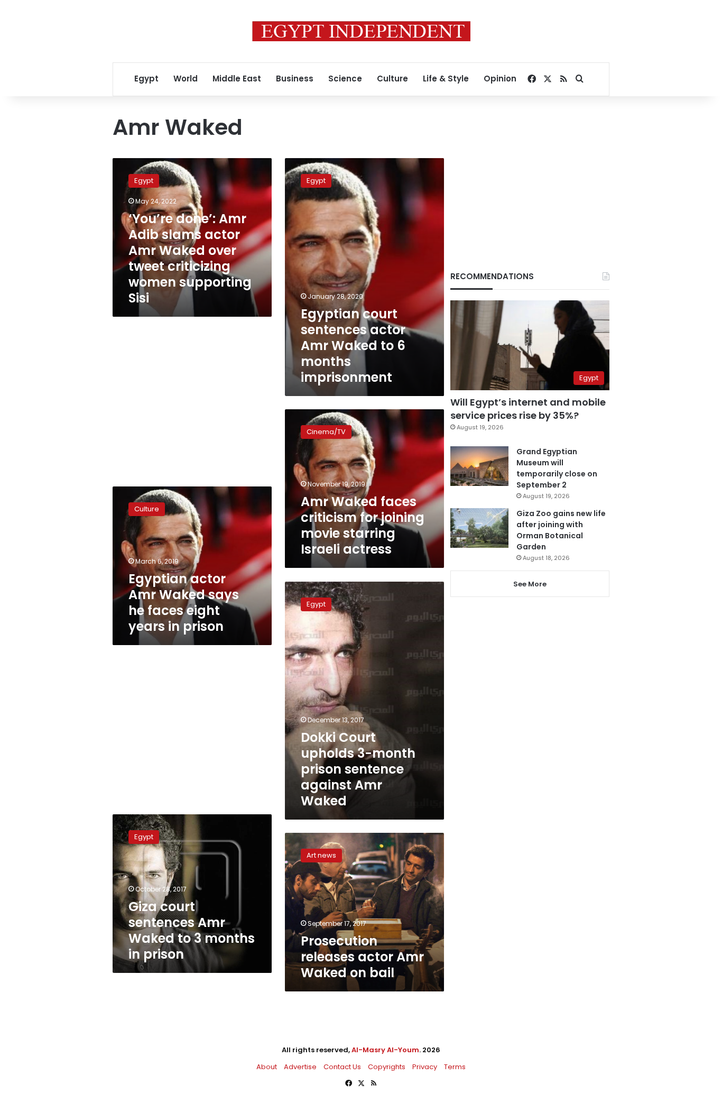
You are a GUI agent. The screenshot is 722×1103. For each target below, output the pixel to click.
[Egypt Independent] (361, 31)
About (266, 1067)
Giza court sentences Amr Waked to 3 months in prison (191, 930)
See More (530, 584)
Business (294, 78)
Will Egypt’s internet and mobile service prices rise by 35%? (528, 409)
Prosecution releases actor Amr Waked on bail (362, 956)
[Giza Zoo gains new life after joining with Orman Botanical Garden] (479, 528)
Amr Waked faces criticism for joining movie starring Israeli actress (362, 525)
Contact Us (342, 1067)
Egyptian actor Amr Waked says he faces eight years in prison (183, 602)
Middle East (236, 78)
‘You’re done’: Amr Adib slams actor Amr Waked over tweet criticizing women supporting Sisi (190, 258)
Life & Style (446, 78)
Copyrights (386, 1067)
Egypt (146, 78)
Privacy (424, 1067)
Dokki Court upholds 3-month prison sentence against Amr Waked (358, 769)
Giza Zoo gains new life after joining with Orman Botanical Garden (561, 530)
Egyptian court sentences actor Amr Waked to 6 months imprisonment (353, 345)
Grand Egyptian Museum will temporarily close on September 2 (556, 468)
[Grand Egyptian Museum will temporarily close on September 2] (479, 466)
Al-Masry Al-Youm (385, 1050)
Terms (455, 1067)
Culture (392, 78)
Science (345, 78)
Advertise (300, 1067)
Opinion (500, 78)
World (185, 78)
